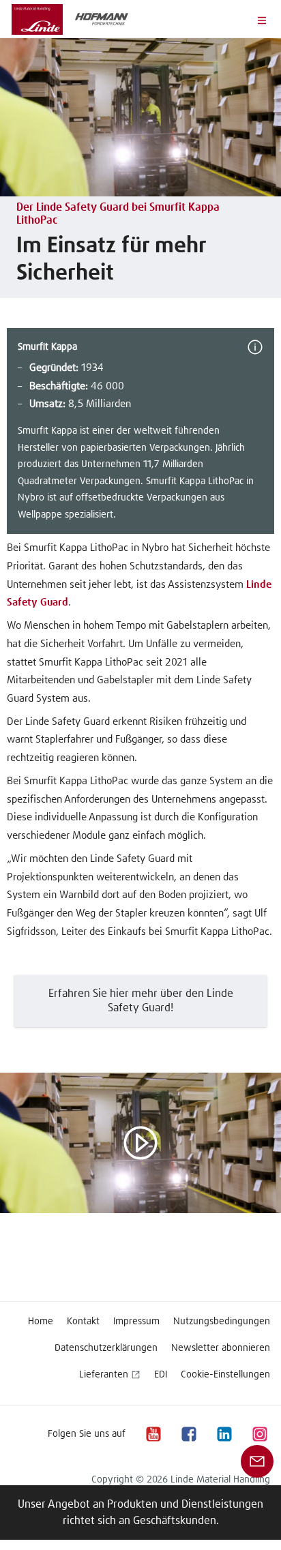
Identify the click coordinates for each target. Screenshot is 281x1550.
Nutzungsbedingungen (221, 1321)
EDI (160, 1375)
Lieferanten (103, 1375)
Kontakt (83, 1321)
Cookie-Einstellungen (225, 1375)
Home (40, 1321)
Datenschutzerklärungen (106, 1348)
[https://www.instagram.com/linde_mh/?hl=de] (259, 1434)
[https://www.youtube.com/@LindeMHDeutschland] (152, 1434)
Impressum (136, 1321)
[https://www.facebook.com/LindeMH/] (188, 1434)
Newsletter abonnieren (220, 1348)
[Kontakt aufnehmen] (257, 1460)
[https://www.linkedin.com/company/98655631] (223, 1434)
